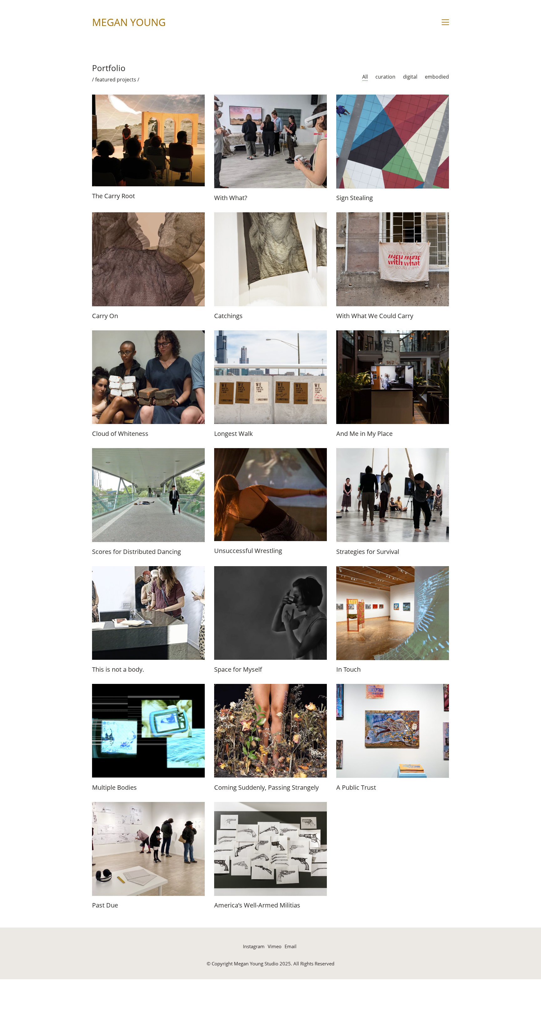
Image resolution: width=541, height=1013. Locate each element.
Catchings (228, 316)
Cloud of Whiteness (120, 433)
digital (410, 77)
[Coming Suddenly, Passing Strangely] (270, 731)
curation (385, 77)
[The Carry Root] (148, 140)
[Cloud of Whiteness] (148, 377)
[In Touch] (392, 613)
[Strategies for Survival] (392, 495)
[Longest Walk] (270, 377)
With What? (230, 197)
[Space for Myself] (270, 613)
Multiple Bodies (114, 787)
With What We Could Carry (374, 316)
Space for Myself (238, 669)
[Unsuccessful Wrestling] (270, 494)
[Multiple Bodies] (148, 731)
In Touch (348, 669)
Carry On (105, 316)
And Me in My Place (364, 433)
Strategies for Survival (367, 551)
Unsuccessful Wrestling (248, 550)
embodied (437, 77)
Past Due (105, 905)
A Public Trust (356, 787)
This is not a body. (118, 669)
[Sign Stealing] (392, 142)
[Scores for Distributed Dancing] (148, 495)
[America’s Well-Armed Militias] (270, 849)
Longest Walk (233, 433)
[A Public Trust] (392, 731)
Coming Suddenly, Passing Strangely (266, 787)
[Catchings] (270, 259)
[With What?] (270, 142)
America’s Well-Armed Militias (257, 905)
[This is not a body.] (148, 613)
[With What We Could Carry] (392, 259)
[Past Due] (148, 849)
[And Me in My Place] (392, 377)
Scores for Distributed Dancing (136, 551)
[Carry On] (148, 259)
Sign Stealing (354, 197)
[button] (445, 22)
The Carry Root (113, 196)
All (365, 77)
